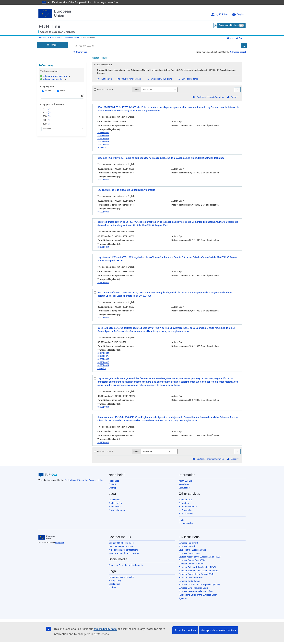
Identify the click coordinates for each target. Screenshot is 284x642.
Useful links (184, 488)
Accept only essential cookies (218, 630)
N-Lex (181, 520)
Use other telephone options (122, 546)
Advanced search (72, 38)
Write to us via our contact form (123, 550)
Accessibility (114, 506)
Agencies (183, 598)
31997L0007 (103, 138)
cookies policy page (105, 629)
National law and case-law (55, 76)
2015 (46, 112)
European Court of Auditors (191, 563)
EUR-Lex (49, 26)
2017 (46, 109)
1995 (46, 124)
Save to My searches (131, 79)
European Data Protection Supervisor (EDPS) (199, 584)
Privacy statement (117, 510)
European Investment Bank (191, 577)
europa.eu (59, 542)
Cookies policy (115, 503)
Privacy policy (115, 580)
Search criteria (104, 64)
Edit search (106, 79)
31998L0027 (103, 135)
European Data (185, 499)
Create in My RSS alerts (161, 79)
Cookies (112, 587)
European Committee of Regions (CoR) (196, 574)
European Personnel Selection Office (196, 591)
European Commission (189, 553)
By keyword (49, 86)
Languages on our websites (121, 577)
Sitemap (112, 488)
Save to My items (189, 79)
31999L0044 (103, 132)
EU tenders (184, 503)
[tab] (167, 64)
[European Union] (46, 537)
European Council (187, 546)
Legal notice (114, 499)
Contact (112, 484)
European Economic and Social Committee (198, 570)
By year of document (53, 104)
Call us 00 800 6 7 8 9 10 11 (121, 543)
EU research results (188, 506)
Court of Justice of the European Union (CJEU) (200, 557)
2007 (46, 120)
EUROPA (42, 38)
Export (234, 97)
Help (231, 38)
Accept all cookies (185, 630)
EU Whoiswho (185, 510)
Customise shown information (210, 97)
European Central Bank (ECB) (192, 560)
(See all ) (101, 147)
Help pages (114, 481)
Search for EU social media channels (126, 565)
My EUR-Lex (222, 14)
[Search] (244, 45)
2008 (46, 116)
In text (63, 91)
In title (48, 91)
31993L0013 (103, 141)
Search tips (81, 52)
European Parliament (188, 543)
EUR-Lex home (55, 38)
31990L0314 (103, 144)
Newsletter (184, 484)
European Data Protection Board (193, 588)
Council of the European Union (192, 550)
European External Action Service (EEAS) (197, 567)
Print (240, 38)
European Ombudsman (189, 581)
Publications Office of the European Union (83, 480)
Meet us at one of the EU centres (124, 553)
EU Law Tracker (186, 523)
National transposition (53, 79)
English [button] (240, 14)
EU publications (186, 513)
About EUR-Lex (185, 481)
